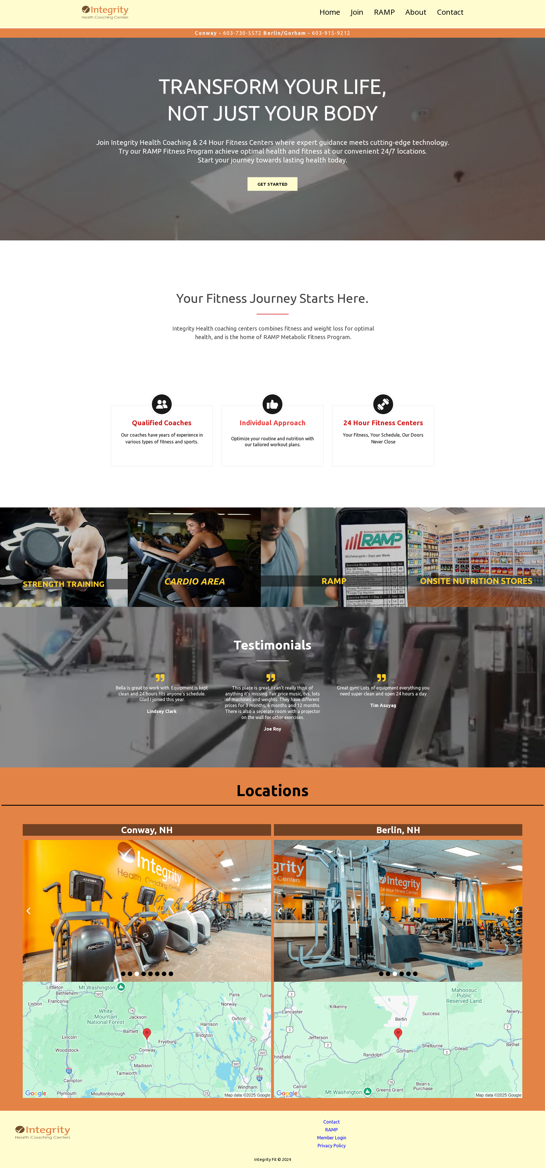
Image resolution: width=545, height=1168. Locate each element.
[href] (147, 1040)
